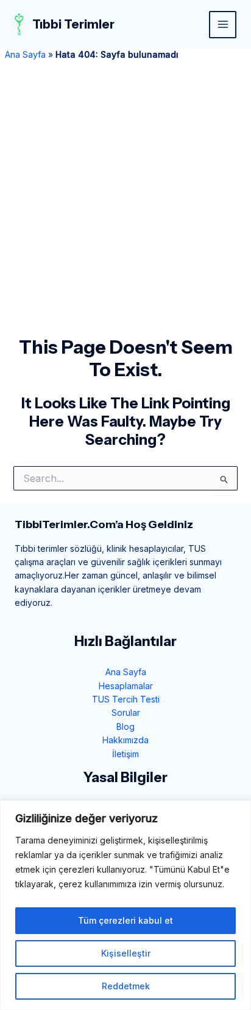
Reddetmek (126, 986)
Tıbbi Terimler (73, 24)
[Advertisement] (125, 205)
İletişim (125, 754)
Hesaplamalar (126, 686)
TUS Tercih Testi (126, 699)
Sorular (125, 712)
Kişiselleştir (125, 953)
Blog (125, 726)
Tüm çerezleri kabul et (125, 920)
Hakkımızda (125, 740)
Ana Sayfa (25, 54)
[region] (125, 905)
